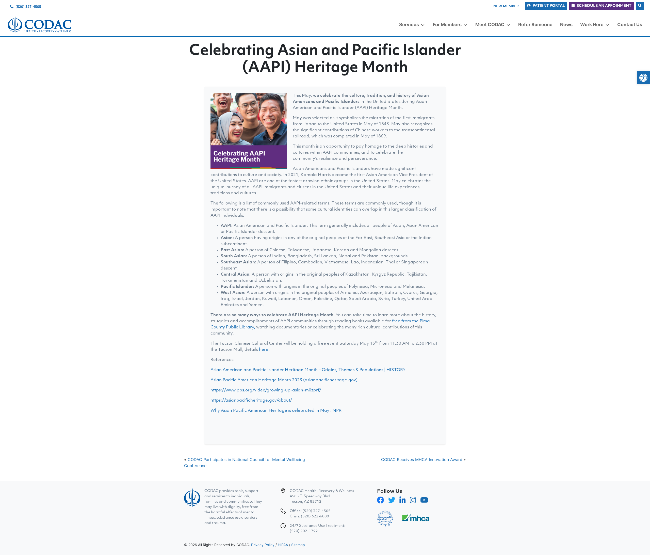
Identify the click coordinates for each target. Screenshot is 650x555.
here (263, 350)
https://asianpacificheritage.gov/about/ (251, 401)
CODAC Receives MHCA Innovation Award (421, 459)
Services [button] (409, 24)
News (566, 24)
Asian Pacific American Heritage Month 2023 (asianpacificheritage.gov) (284, 380)
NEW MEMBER (506, 6)
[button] (643, 77)
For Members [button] (447, 24)
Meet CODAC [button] (490, 24)
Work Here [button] (592, 24)
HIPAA (283, 545)
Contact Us (629, 24)
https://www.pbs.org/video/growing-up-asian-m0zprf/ (265, 390)
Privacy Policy (262, 545)
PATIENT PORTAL (549, 6)
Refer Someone (535, 24)
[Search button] (640, 6)
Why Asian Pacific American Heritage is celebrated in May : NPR (276, 411)
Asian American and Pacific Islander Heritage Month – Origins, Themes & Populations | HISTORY (307, 370)
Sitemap (298, 545)
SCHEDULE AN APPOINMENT (604, 6)
